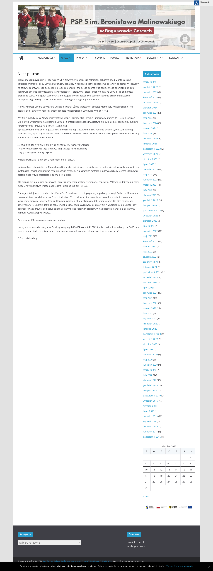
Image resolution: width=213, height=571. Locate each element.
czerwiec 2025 (150, 92)
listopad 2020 (150, 328)
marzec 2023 (149, 184)
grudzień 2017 (150, 426)
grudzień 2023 (150, 138)
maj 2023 (147, 174)
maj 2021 (147, 297)
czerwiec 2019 (150, 416)
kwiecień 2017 (150, 431)
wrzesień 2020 (150, 339)
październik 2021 (152, 272)
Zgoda (169, 566)
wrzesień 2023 (150, 153)
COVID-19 (100, 57)
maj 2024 (147, 117)
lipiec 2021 (148, 287)
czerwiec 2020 (150, 354)
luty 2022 (147, 251)
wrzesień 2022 (150, 215)
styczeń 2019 (149, 421)
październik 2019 (152, 395)
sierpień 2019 (150, 405)
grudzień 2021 (150, 261)
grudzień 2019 (150, 385)
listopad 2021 (150, 267)
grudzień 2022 (150, 200)
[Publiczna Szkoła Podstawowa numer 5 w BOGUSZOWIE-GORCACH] (21, 58)
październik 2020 (152, 333)
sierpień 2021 (150, 282)
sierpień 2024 (150, 107)
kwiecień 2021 (150, 303)
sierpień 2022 (150, 220)
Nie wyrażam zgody (183, 566)
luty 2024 (147, 133)
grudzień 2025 (150, 87)
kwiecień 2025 (150, 97)
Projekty (81, 57)
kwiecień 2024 (150, 123)
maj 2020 (147, 359)
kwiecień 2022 (150, 241)
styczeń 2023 (149, 195)
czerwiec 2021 (150, 292)
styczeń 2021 (149, 318)
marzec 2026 (149, 81)
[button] (54, 58)
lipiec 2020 (148, 349)
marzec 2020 (149, 369)
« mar (146, 496)
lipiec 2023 (148, 164)
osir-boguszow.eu (136, 546)
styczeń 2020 (149, 380)
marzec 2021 (149, 308)
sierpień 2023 (150, 159)
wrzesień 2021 (150, 277)
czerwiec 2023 (150, 169)
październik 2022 (152, 210)
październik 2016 (152, 436)
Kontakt (174, 57)
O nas (64, 57)
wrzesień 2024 (150, 102)
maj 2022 (147, 236)
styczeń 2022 (149, 256)
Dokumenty (154, 57)
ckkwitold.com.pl (135, 542)
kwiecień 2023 (150, 179)
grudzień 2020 (150, 323)
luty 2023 (147, 189)
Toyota (114, 57)
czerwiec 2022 (150, 231)
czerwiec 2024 (150, 112)
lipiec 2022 (148, 225)
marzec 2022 (149, 246)
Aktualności (45, 57)
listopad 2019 (150, 390)
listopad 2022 (150, 205)
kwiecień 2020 (150, 364)
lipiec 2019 (148, 411)
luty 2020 (147, 375)
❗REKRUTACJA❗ (133, 57)
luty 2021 (147, 313)
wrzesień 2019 (150, 400)
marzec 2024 (149, 128)
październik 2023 (152, 148)
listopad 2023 (150, 143)
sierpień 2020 (150, 344)
